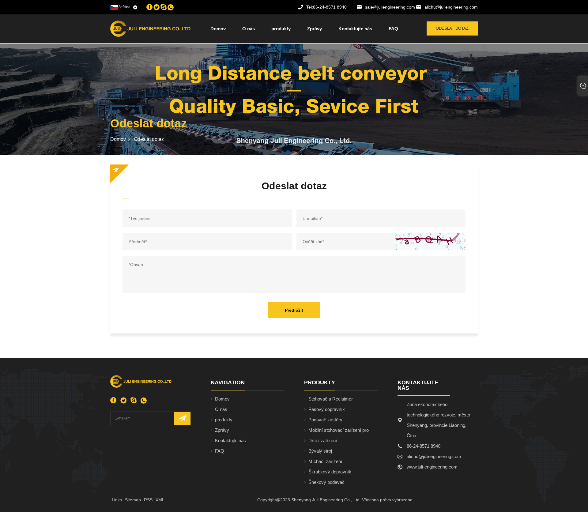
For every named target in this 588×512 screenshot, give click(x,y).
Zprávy (314, 28)
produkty (281, 28)
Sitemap (133, 499)
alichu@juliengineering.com (451, 7)
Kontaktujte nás (355, 28)
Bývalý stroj (320, 451)
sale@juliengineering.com (390, 7)
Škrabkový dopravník (329, 471)
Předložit (294, 310)
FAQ (393, 28)
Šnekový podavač (326, 482)
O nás (248, 28)
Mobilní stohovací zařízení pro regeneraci (338, 431)
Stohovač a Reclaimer (330, 398)
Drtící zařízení (322, 440)
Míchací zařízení (325, 461)
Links (117, 499)
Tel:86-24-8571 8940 (326, 7)
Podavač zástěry (325, 419)
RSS (148, 499)
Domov (218, 28)
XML (160, 499)
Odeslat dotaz (452, 28)
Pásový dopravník (326, 409)
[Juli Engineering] (142, 29)
